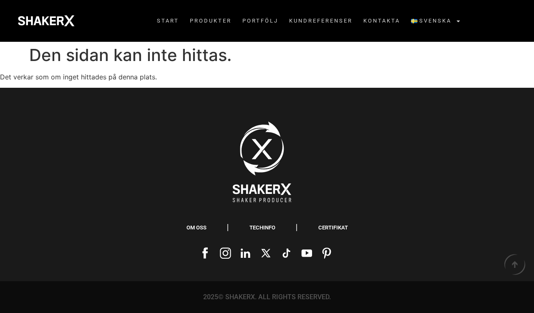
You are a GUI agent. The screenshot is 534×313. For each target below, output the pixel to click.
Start (168, 21)
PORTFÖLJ (260, 21)
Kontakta (381, 21)
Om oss (196, 227)
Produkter (211, 21)
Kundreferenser (321, 21)
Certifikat (333, 227)
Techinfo (262, 227)
